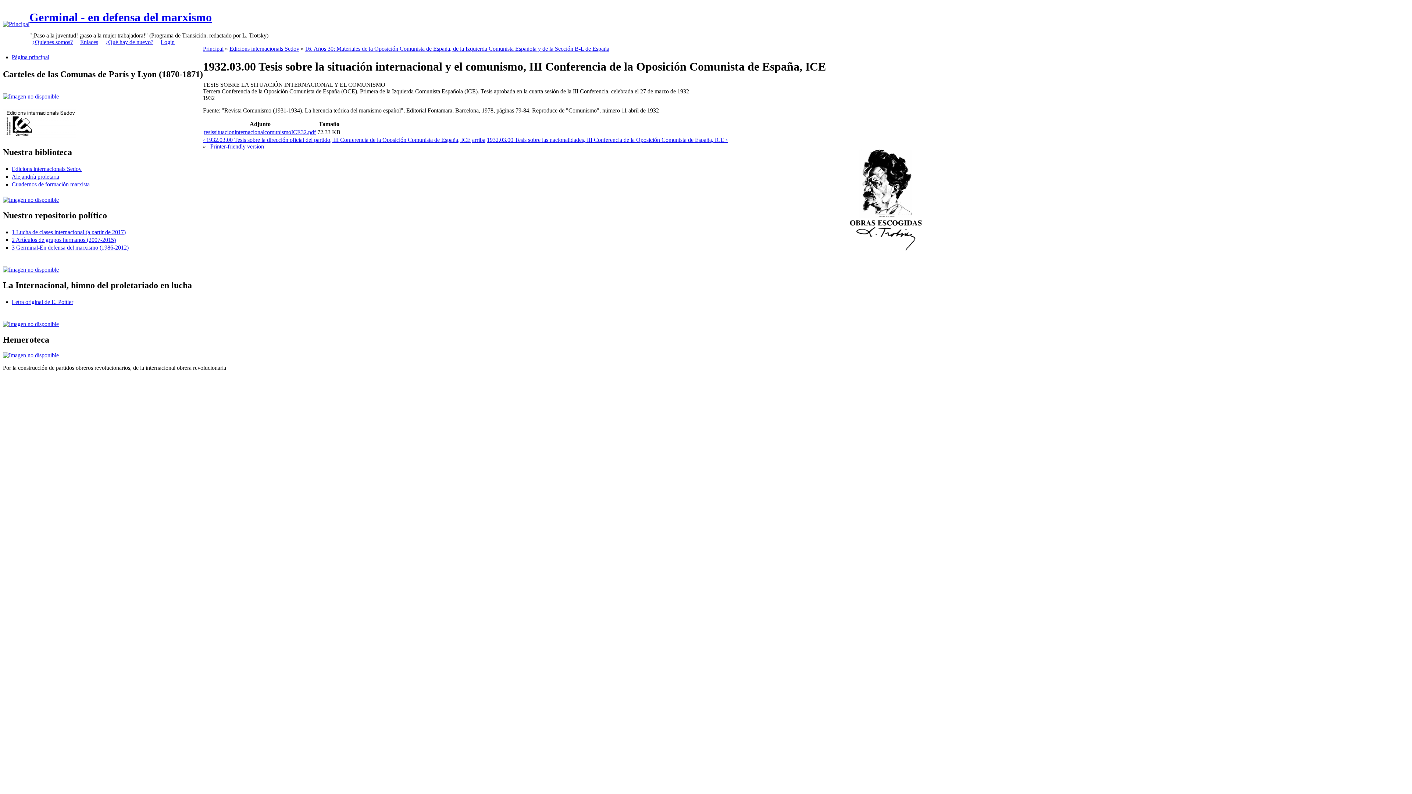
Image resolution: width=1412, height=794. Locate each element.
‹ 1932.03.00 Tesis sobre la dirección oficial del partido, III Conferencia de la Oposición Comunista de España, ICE (337, 140)
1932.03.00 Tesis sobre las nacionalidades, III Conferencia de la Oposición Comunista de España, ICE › (607, 140)
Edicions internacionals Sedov (47, 169)
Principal (213, 49)
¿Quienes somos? (52, 42)
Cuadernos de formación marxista (51, 184)
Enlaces (89, 42)
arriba (478, 140)
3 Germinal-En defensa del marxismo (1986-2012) (70, 247)
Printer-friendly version (237, 146)
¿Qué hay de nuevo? (129, 42)
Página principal (30, 57)
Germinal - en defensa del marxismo (120, 17)
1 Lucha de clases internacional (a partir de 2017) (69, 232)
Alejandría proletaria (35, 177)
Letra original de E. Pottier (42, 302)
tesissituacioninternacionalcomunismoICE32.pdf (260, 132)
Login (168, 42)
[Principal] (16, 24)
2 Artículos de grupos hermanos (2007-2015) (64, 240)
